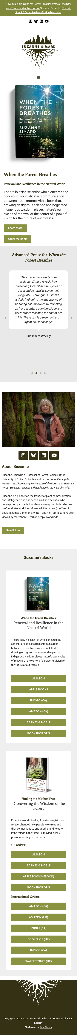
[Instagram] (30, 21)
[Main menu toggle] (38, 77)
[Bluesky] (36, 21)
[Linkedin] (41, 21)
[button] (5, 318)
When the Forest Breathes (37, 3)
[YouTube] (47, 21)
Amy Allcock (46, 1027)
